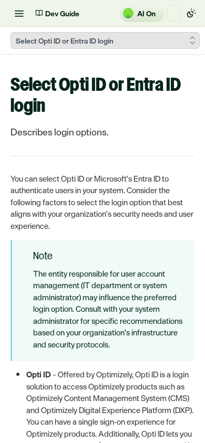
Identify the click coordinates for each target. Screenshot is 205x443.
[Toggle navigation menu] (19, 13)
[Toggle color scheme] (191, 13)
